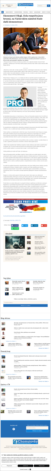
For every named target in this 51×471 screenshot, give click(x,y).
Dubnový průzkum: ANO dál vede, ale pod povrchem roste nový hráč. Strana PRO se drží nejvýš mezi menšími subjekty (31, 399)
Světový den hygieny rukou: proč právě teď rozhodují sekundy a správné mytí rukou (31, 394)
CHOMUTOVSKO (18, 12)
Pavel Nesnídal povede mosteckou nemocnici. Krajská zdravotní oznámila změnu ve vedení (32, 361)
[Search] (48, 6)
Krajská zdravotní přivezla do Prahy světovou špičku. (26, 389)
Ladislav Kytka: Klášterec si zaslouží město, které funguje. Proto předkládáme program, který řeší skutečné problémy (31, 337)
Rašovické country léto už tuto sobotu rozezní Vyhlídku (18, 282)
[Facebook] (25, 7)
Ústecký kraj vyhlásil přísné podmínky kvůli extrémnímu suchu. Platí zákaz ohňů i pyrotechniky (41, 377)
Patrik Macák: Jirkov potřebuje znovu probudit (24, 332)
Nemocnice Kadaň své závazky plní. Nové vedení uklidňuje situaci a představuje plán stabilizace (39, 288)
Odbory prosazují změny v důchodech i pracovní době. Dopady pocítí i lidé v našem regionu (31, 404)
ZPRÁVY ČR (18, 220)
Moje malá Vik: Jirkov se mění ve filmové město (40, 247)
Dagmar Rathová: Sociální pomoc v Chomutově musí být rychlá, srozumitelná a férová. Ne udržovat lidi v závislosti (42, 344)
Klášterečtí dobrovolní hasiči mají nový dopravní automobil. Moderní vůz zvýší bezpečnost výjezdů (40, 237)
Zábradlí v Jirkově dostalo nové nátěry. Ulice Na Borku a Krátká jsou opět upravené (40, 242)
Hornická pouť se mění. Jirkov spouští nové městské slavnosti (18, 293)
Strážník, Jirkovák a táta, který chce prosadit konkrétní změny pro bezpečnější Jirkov (39, 282)
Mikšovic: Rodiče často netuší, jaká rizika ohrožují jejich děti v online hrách (31, 328)
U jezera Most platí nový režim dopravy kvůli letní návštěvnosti (28, 370)
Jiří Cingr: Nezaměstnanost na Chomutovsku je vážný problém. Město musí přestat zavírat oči (31, 323)
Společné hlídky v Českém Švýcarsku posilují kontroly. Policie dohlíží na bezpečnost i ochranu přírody (30, 366)
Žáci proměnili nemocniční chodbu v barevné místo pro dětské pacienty (15, 377)
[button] (2, 12)
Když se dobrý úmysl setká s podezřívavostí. (18, 288)
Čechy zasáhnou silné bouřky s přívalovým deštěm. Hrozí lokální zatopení (41, 411)
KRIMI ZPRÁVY (9, 12)
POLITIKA (25, 12)
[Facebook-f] (14, 429)
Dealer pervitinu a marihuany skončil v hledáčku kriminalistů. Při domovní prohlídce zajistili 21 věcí (14, 252)
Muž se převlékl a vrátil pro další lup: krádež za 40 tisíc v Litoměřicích (40, 253)
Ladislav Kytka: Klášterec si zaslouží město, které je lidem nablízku (15, 344)
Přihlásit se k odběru (25, 305)
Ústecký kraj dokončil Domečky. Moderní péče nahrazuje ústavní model (30, 356)
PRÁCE (31, 12)
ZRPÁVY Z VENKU (46, 12)
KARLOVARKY (37, 12)
